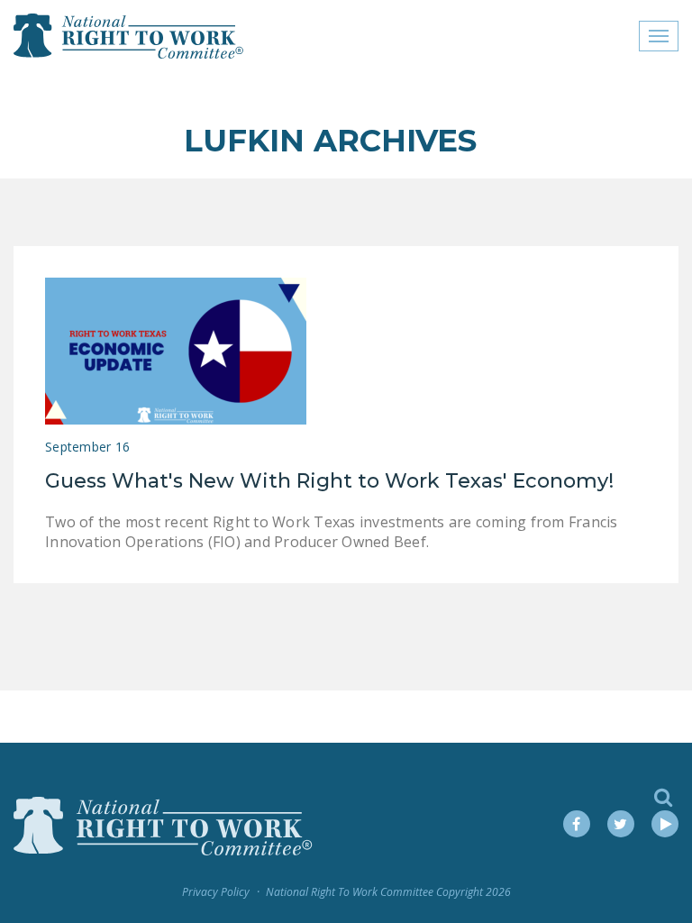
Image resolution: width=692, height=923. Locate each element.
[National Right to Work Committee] (129, 36)
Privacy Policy (216, 892)
